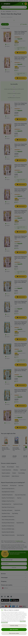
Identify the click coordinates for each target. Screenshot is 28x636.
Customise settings (14, 625)
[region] (14, 622)
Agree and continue (14, 629)
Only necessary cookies (14, 633)
